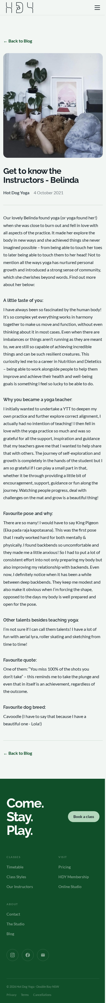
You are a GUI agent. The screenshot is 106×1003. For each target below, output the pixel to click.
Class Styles (16, 876)
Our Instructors (20, 886)
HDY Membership (73, 876)
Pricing (64, 867)
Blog (10, 933)
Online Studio (70, 886)
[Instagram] (12, 955)
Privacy (12, 994)
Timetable (15, 867)
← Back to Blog (17, 40)
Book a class (83, 816)
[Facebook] (28, 955)
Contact (13, 914)
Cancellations (42, 994)
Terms (25, 994)
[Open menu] (98, 8)
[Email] (43, 955)
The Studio (15, 924)
